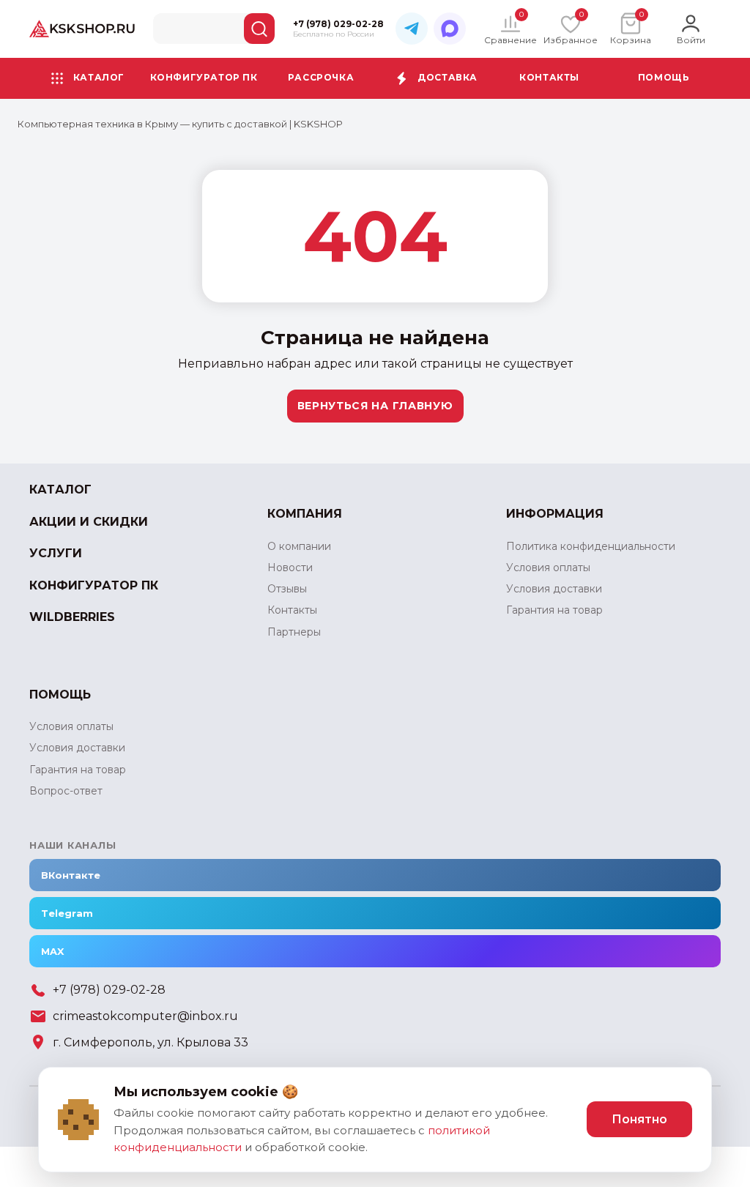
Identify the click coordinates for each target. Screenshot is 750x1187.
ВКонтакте (70, 875)
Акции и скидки (88, 522)
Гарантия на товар (554, 610)
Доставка (447, 77)
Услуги (55, 553)
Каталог (99, 77)
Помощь (664, 77)
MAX (52, 951)
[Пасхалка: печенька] (78, 1119)
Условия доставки (554, 588)
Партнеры (294, 632)
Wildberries (72, 617)
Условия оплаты (548, 567)
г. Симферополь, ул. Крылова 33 (150, 1042)
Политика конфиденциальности (590, 546)
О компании (299, 546)
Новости (290, 567)
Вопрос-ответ (66, 790)
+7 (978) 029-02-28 (109, 990)
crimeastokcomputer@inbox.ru (145, 1016)
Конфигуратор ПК (204, 77)
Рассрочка (321, 77)
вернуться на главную (375, 405)
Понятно (639, 1119)
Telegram (67, 913)
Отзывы (287, 588)
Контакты (549, 77)
